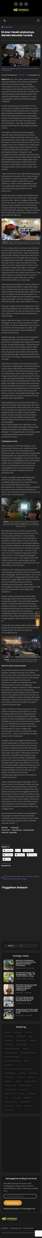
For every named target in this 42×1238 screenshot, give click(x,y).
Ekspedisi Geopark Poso (12, 1048)
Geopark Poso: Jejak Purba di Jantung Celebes (19, 1069)
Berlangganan (13, 1203)
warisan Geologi (10, 1110)
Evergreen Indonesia (11, 1053)
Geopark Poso (9, 1065)
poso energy (22, 879)
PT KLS (6, 1098)
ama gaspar (18, 1032)
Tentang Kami (15, 1228)
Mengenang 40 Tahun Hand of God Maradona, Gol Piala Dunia (27, 1011)
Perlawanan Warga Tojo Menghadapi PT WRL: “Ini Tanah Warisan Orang (25, 974)
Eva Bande (26, 1048)
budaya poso (9, 1040)
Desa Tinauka (9, 1044)
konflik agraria (33, 1073)
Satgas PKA (27, 1098)
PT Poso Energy (16, 1098)
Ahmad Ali (8, 1032)
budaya (30, 1036)
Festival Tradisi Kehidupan (13, 1061)
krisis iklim (31, 1077)
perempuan (23, 1089)
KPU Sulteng (20, 1077)
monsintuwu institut (30, 1081)
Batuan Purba (9, 1036)
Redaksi (5, 1228)
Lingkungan (7, 27)
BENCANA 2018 (20, 1036)
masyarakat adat (19, 876)
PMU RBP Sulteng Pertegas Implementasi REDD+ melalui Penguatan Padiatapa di (26, 987)
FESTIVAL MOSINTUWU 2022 (28, 1053)
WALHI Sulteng (29, 1106)
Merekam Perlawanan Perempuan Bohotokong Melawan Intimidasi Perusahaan (25, 963)
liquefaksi (18, 1081)
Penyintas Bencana (11, 1089)
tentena (19, 1106)
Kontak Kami (28, 1228)
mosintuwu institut (32, 876)
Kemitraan (22, 1073)
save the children (25, 1102)
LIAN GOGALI (8, 1081)
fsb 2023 (26, 1061)
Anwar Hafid (29, 1032)
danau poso (7, 876)
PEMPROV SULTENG (25, 1085)
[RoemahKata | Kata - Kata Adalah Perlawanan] (21, 10)
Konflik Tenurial (9, 1077)
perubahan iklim (10, 1093)
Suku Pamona (9, 1106)
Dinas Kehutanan (21, 1044)
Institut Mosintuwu (10, 1073)
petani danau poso (10, 879)
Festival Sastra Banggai (12, 1057)
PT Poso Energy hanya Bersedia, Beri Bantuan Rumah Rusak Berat (25, 999)
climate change (21, 1040)
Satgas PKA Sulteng (11, 1102)
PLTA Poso (21, 1093)
